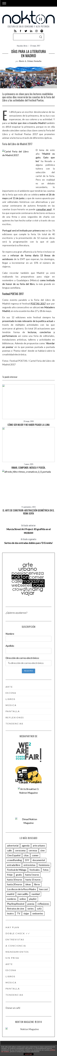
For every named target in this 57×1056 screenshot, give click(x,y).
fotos (46, 869)
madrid (10, 894)
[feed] (15, 31)
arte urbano (39, 845)
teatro (10, 913)
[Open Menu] (4, 3)
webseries (37, 913)
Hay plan (20, 45)
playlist (32, 898)
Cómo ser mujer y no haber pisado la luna (29, 424)
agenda (25, 845)
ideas (28, 884)
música (11, 705)
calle (9, 850)
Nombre (10, 633)
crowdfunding (14, 860)
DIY (27, 860)
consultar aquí (43, 209)
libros (25, 45)
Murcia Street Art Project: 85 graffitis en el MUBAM (28, 529)
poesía (30, 903)
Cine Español (13, 855)
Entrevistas (15, 939)
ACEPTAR (28, 1054)
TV (18, 913)
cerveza (33, 850)
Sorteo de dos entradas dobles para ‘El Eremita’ (28, 541)
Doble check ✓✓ (18, 933)
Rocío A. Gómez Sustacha (30, 61)
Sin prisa (12, 958)
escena (11, 693)
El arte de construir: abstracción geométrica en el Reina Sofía (28, 512)
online (22, 898)
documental (38, 860)
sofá (39, 908)
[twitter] (25, 31)
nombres (11, 898)
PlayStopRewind (15, 903)
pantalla (13, 711)
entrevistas (29, 865)
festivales (35, 869)
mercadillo (22, 894)
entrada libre (13, 865)
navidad (36, 894)
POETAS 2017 (38, 303)
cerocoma (20, 850)
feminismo (44, 865)
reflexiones (15, 717)
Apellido (10, 645)
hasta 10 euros (14, 879)
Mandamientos (17, 951)
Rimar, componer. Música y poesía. (29, 467)
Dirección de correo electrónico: (22, 657)
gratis (19, 874)
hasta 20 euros (14, 884)
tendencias (14, 723)
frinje (10, 874)
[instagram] (36, 31)
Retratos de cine (15, 908)
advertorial (12, 845)
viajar (26, 913)
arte (9, 686)
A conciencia (16, 945)
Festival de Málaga (16, 869)
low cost (43, 889)
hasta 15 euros (33, 879)
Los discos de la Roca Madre (21, 889)
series (30, 908)
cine (42, 850)
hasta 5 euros (32, 874)
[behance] (41, 31)
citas (26, 855)
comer (35, 855)
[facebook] (20, 31)
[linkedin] (31, 31)
